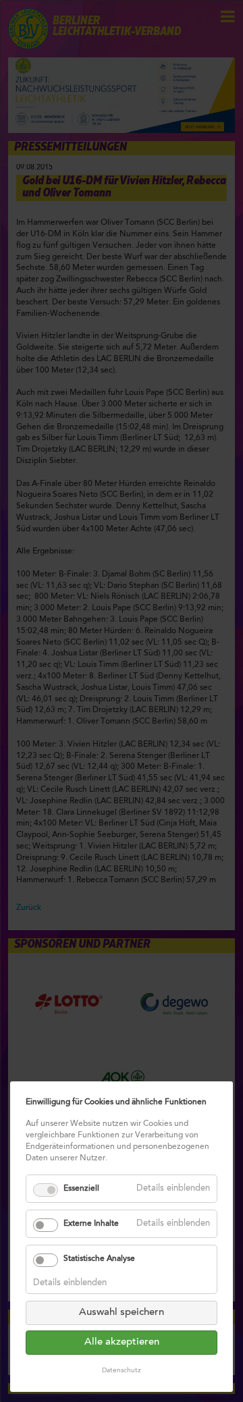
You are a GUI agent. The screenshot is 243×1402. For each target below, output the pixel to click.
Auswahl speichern (121, 1312)
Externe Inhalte (91, 1224)
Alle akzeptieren (121, 1342)
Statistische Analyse (99, 1259)
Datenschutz (121, 1371)
